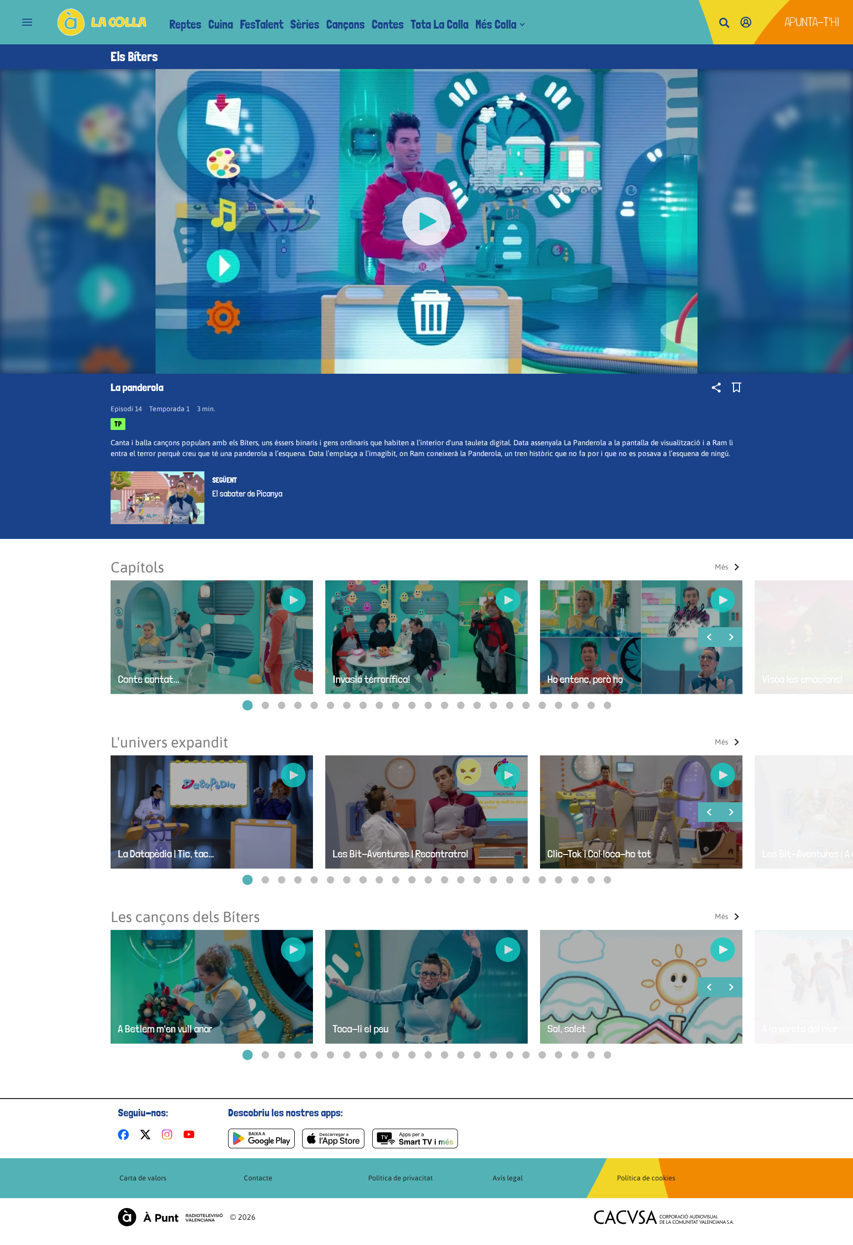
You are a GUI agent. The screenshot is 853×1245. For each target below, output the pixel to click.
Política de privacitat (400, 1178)
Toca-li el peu (360, 1029)
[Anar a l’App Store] (333, 1138)
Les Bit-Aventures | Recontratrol (400, 854)
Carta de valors (142, 1178)
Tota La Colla (439, 24)
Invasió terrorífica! (371, 679)
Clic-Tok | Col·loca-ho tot (599, 854)
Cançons (345, 24)
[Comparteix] (716, 387)
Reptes (185, 24)
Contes (388, 24)
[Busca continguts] (724, 23)
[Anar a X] (147, 1134)
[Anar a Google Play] (261, 1138)
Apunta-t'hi (812, 22)
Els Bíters (134, 57)
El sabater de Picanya (247, 493)
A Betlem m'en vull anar (165, 1029)
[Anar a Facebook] (125, 1134)
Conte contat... (148, 679)
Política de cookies (646, 1178)
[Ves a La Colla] (102, 22)
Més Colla (495, 24)
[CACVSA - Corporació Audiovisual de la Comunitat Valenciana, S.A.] (664, 1217)
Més (721, 567)
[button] (247, 705)
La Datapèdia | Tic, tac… (166, 854)
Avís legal (508, 1178)
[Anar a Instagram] (169, 1134)
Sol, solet (566, 1029)
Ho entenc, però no (585, 679)
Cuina (220, 24)
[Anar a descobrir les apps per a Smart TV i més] (415, 1138)
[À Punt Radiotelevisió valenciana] (170, 1217)
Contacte (258, 1178)
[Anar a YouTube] (191, 1134)
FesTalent (261, 24)
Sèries (304, 24)
